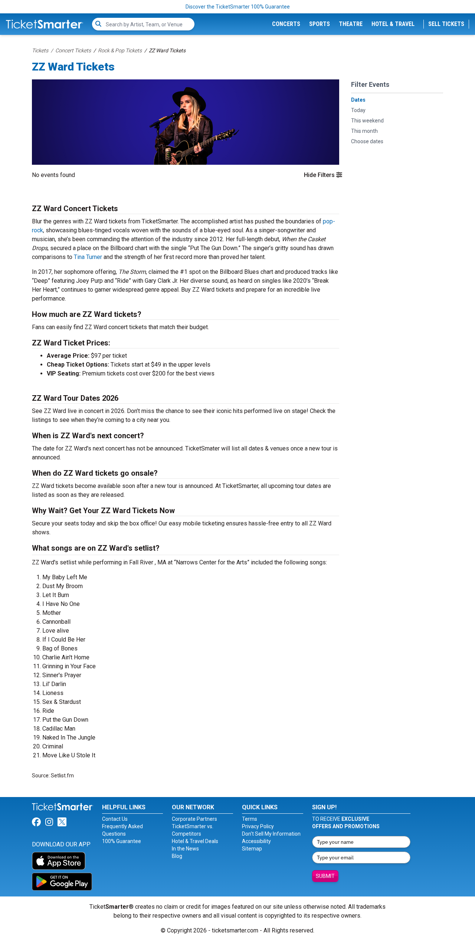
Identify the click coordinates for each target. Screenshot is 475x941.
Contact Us (115, 819)
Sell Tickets (446, 23)
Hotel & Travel (393, 23)
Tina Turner (88, 256)
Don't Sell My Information (271, 834)
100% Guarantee (121, 841)
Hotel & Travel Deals (195, 841)
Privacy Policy (258, 826)
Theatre (351, 23)
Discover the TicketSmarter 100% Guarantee (238, 7)
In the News (185, 849)
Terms (249, 819)
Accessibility (256, 841)
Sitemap (252, 849)
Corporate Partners (194, 819)
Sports (319, 23)
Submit (325, 876)
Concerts (286, 23)
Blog (177, 856)
